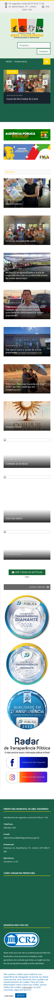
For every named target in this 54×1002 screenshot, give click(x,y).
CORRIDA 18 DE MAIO (17, 463)
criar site (21, 952)
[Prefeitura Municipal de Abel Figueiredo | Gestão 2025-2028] (27, 28)
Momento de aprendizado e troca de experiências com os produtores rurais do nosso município (27, 275)
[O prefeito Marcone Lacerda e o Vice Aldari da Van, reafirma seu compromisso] (27, 379)
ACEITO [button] (20, 995)
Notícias (12, 72)
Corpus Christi (14, 426)
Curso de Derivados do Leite (22, 98)
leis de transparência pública (16, 963)
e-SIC (16, 861)
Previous (8, 82)
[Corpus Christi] (27, 416)
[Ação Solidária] (27, 193)
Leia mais (27, 987)
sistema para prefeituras (39, 952)
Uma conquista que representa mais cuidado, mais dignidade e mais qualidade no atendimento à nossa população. (25, 311)
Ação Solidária (14, 203)
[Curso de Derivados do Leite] (27, 230)
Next (45, 82)
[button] (37, 587)
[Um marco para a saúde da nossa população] (27, 341)
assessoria (23, 956)
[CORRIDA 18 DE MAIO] (27, 453)
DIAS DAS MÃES (14, 518)
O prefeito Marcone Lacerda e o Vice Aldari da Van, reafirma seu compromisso (25, 386)
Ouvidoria (8, 861)
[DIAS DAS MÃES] (27, 499)
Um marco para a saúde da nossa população (23, 351)
